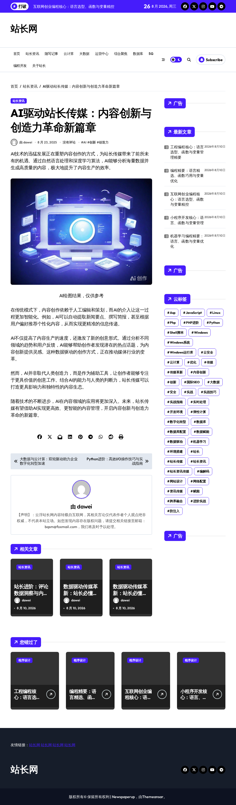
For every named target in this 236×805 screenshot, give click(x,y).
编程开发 (20, 65)
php (173, 323)
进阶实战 (199, 501)
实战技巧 (210, 392)
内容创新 (199, 372)
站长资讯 (32, 53)
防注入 (175, 511)
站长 (196, 451)
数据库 (138, 53)
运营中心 (101, 53)
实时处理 (199, 402)
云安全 (208, 352)
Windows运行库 (181, 352)
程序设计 (24, 660)
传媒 (210, 362)
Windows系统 (180, 342)
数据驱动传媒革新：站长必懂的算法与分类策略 (130, 593)
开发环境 (176, 412)
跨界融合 (176, 501)
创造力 (104, 142)
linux (216, 313)
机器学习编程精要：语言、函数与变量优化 (187, 241)
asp (172, 313)
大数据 (84, 53)
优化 (193, 362)
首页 (16, 53)
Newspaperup (123, 796)
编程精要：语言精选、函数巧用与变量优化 (187, 175)
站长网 (24, 28)
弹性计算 (199, 412)
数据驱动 (176, 442)
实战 (190, 392)
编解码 (204, 471)
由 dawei (25, 142)
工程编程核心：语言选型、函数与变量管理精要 (187, 152)
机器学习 (199, 442)
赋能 (196, 491)
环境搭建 (176, 451)
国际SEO (193, 382)
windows (201, 332)
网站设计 (176, 481)
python (214, 323)
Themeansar (152, 796)
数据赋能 (202, 432)
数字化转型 (178, 422)
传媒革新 (176, 372)
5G (151, 53)
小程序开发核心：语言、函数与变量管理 (187, 220)
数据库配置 (178, 432)
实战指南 (176, 402)
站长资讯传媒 (179, 471)
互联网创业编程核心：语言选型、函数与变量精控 (187, 199)
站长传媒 (176, 461)
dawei (84, 506)
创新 (92, 142)
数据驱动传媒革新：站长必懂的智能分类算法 (80, 593)
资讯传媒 (176, 491)
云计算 (69, 53)
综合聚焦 (120, 53)
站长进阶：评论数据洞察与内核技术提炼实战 (31, 593)
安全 (173, 392)
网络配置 (199, 481)
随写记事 (51, 53)
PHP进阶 (192, 323)
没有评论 (69, 142)
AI (84, 142)
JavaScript (194, 313)
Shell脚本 (177, 332)
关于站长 (39, 65)
